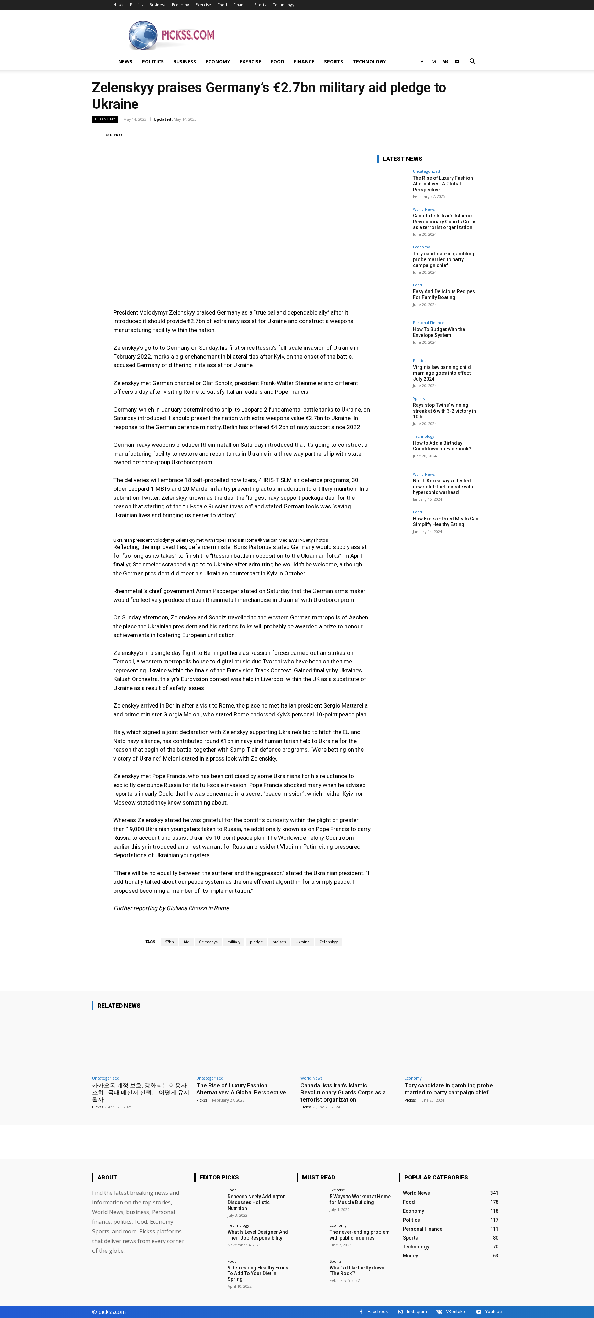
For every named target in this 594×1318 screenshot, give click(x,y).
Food (222, 4)
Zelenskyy (328, 942)
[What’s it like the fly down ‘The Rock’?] (311, 1273)
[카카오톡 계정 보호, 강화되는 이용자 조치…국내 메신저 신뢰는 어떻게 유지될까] (140, 1044)
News (118, 4)
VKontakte (456, 1311)
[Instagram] (434, 61)
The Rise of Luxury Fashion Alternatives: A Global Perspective (443, 183)
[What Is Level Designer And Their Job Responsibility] (208, 1237)
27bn (169, 942)
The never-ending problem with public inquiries (360, 1235)
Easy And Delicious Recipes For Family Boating (444, 294)
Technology (283, 4)
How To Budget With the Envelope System (439, 332)
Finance (240, 4)
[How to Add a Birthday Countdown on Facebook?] (392, 449)
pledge (256, 942)
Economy (180, 4)
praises (279, 942)
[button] (472, 62)
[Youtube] (457, 61)
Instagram (417, 1311)
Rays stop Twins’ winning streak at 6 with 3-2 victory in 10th (444, 410)
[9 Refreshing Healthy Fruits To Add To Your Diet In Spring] (208, 1273)
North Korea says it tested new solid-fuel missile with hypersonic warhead (443, 486)
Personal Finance (428, 323)
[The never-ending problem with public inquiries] (311, 1237)
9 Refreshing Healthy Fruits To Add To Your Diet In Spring (258, 1273)
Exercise (203, 4)
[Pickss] (98, 135)
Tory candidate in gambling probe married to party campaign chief (443, 259)
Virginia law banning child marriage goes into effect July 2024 (442, 373)
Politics (136, 4)
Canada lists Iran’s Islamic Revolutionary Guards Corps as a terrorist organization (445, 221)
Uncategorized (426, 171)
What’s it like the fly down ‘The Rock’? (357, 1270)
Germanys (208, 942)
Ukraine (303, 942)
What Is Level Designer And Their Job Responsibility (258, 1235)
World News (424, 209)
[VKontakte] (445, 61)
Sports (260, 4)
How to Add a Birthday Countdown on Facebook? (442, 445)
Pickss (116, 134)
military (233, 942)
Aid (186, 942)
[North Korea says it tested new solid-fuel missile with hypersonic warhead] (392, 487)
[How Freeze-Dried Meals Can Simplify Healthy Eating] (392, 525)
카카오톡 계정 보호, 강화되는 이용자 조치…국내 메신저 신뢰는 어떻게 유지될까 (140, 1092)
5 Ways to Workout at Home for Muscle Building (360, 1199)
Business (157, 4)
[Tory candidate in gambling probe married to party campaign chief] (392, 260)
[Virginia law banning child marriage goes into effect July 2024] (392, 374)
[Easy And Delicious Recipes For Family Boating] (392, 298)
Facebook (378, 1311)
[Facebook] (422, 61)
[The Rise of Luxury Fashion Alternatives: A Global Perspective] (392, 184)
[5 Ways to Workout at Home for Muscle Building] (311, 1202)
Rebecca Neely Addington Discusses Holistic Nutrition (257, 1202)
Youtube (493, 1311)
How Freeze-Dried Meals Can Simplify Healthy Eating (445, 521)
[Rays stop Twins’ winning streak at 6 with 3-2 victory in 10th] (392, 411)
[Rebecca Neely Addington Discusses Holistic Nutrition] (208, 1202)
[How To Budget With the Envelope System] (392, 336)
